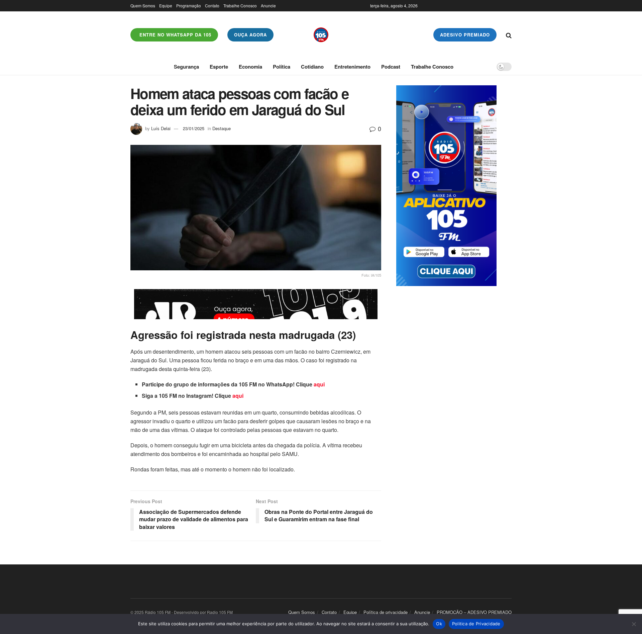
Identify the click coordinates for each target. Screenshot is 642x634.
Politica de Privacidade (476, 623)
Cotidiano (312, 66)
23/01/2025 (193, 128)
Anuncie (268, 5)
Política (281, 66)
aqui (319, 384)
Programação (188, 5)
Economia (250, 66)
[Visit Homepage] (321, 34)
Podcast (390, 66)
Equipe (165, 5)
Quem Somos (142, 5)
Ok (439, 623)
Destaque (221, 128)
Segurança (186, 66)
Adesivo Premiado (465, 34)
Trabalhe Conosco (240, 5)
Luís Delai (161, 128)
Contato (212, 5)
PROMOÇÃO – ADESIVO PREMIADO (474, 612)
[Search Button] (509, 34)
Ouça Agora (250, 34)
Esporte (219, 66)
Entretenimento (352, 66)
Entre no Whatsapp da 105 (174, 34)
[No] (633, 624)
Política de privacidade (385, 612)
